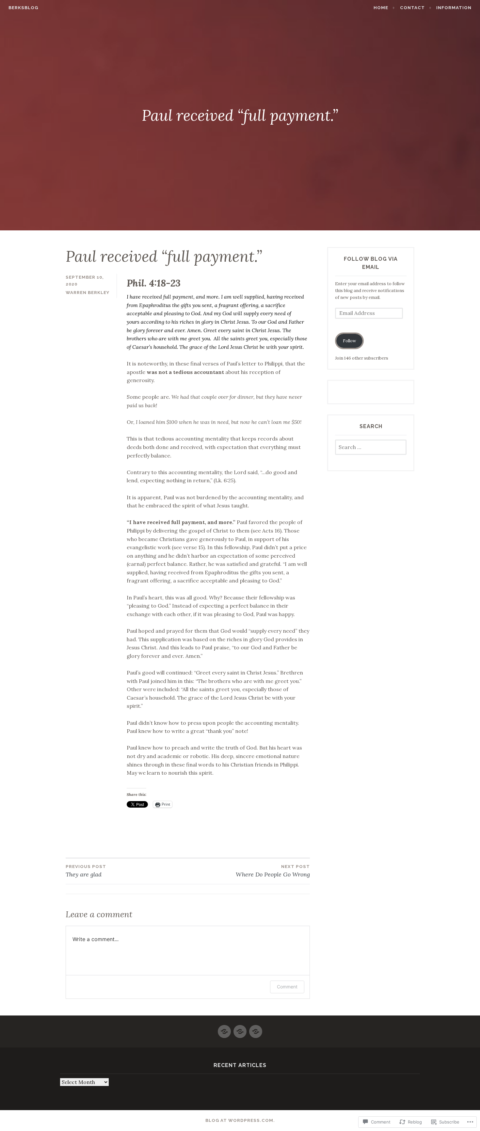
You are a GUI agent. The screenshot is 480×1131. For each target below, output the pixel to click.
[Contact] (240, 1029)
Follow (349, 341)
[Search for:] (371, 447)
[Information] (255, 1029)
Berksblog (23, 7)
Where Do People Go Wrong (273, 871)
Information (454, 7)
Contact (412, 7)
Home (381, 7)
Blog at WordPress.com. (240, 1120)
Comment (287, 986)
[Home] (224, 1029)
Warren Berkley (87, 292)
